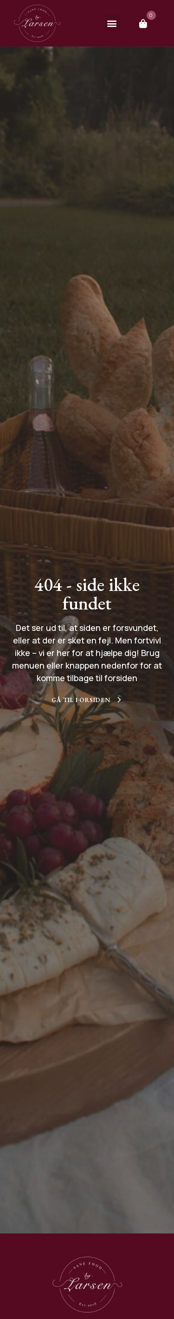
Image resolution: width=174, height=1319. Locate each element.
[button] (112, 23)
